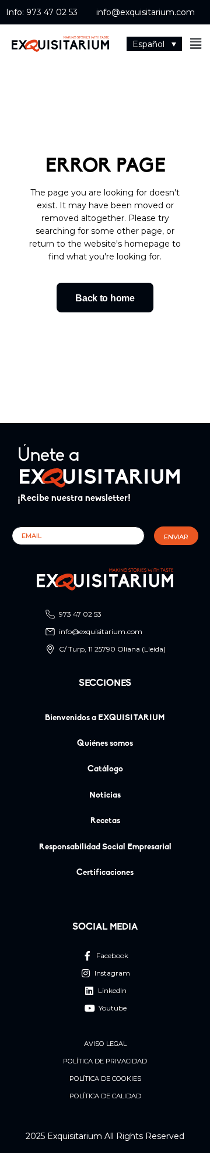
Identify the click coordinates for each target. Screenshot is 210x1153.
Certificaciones (105, 873)
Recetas (105, 821)
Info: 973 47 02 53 (42, 12)
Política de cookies (105, 1079)
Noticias (105, 795)
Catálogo (105, 769)
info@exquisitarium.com (145, 12)
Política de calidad (105, 1096)
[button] (154, 44)
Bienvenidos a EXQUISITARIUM (105, 718)
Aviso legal (105, 1044)
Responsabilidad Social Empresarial (105, 847)
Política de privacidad (105, 1061)
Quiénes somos (105, 743)
